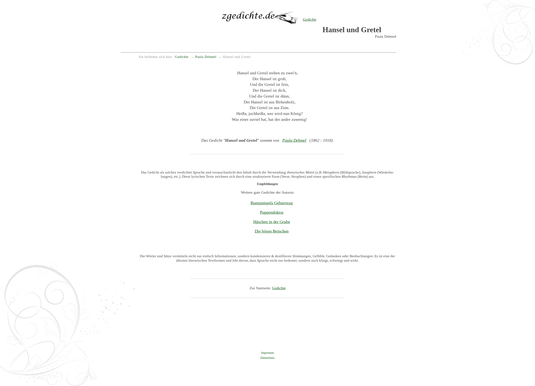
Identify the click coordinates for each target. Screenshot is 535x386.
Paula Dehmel (294, 140)
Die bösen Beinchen (272, 231)
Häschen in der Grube (271, 221)
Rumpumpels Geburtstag (272, 203)
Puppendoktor (272, 212)
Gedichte (279, 288)
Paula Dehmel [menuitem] (205, 57)
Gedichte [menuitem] (182, 57)
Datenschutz (267, 357)
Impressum (267, 352)
